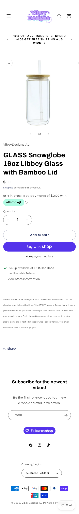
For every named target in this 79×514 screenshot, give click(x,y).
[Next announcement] (71, 39)
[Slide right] (48, 134)
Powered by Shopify (55, 503)
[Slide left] (30, 134)
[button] (8, 16)
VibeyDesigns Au (32, 503)
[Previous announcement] (7, 39)
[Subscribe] (66, 415)
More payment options (39, 256)
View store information (24, 279)
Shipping (8, 188)
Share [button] (11, 348)
